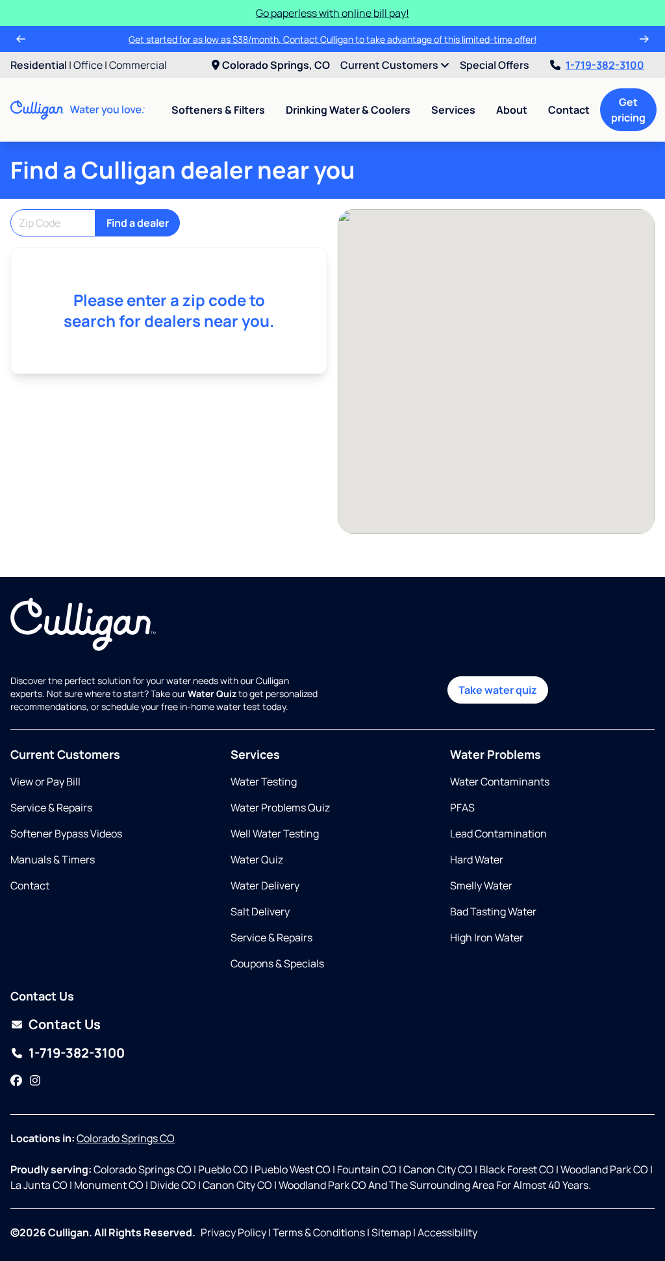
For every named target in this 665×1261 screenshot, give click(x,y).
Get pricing (628, 110)
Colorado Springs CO (126, 1138)
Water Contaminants (499, 781)
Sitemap (391, 1232)
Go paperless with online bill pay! (332, 13)
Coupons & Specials (277, 963)
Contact (569, 110)
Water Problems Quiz (280, 807)
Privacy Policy (233, 1232)
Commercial (138, 65)
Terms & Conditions (319, 1232)
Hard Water (476, 859)
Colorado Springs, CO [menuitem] (276, 65)
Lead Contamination (498, 833)
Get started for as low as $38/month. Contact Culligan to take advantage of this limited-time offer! (332, 39)
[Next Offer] (644, 39)
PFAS (462, 807)
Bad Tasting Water (493, 911)
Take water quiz (497, 690)
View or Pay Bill (45, 781)
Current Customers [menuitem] (390, 65)
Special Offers (494, 65)
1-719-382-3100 (605, 65)
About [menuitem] (511, 110)
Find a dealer (138, 223)
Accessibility (447, 1232)
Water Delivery (265, 885)
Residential (38, 65)
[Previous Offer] (20, 39)
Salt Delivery (260, 911)
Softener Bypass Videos (66, 833)
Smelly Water (481, 885)
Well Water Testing (275, 833)
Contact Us (65, 1024)
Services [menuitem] (453, 110)
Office (88, 65)
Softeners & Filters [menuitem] (218, 110)
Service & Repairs (51, 807)
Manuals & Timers (52, 859)
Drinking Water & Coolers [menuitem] (348, 110)
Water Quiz (257, 859)
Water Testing (264, 781)
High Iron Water (486, 937)
